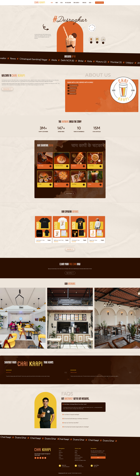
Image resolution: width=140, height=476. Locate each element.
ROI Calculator (68, 2)
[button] (76, 2)
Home (52, 2)
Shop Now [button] (69, 249)
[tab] (83, 404)
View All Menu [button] (69, 193)
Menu (61, 2)
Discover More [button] (6, 88)
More (90, 2)
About (57, 2)
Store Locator (76, 2)
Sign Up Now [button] (69, 272)
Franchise (84, 2)
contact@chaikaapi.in (65, 466)
